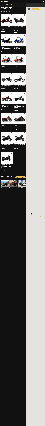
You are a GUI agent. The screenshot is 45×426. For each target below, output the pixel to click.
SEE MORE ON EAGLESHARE (20, 177)
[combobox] (6, 5)
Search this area (36, 9)
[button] (7, 23)
